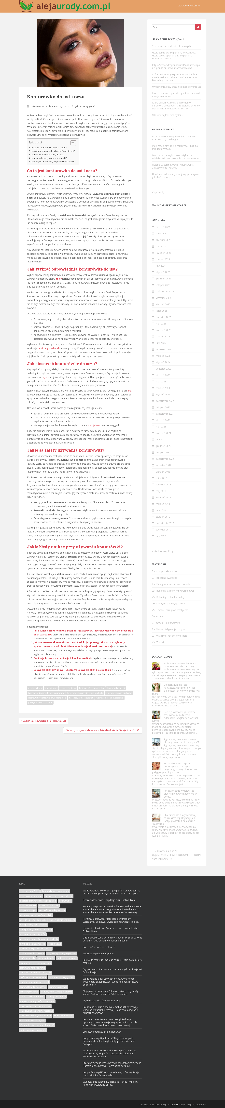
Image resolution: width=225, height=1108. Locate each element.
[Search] (198, 27)
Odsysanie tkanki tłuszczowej (109, 697)
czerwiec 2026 (163, 239)
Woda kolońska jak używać (32, 1020)
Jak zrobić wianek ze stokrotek (99, 947)
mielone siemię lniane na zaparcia (35, 948)
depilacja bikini (35, 688)
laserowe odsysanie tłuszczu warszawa (46, 693)
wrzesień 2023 (163, 368)
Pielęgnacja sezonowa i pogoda (173, 584)
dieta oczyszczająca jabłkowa (58, 896)
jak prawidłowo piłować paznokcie (36, 915)
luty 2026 (161, 265)
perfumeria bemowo (66, 958)
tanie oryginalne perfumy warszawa (36, 1010)
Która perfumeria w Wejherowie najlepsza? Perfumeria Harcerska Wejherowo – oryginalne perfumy (112, 1064)
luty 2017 (161, 536)
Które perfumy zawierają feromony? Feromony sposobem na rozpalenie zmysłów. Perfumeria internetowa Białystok (176, 105)
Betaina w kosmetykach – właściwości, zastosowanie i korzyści (173, 166)
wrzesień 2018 (163, 465)
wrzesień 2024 (163, 349)
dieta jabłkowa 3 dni (29, 891)
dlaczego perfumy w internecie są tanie (38, 900)
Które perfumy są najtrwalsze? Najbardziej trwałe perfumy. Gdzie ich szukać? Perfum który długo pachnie (174, 77)
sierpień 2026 (163, 227)
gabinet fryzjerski (68, 688)
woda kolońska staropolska (33, 1030)
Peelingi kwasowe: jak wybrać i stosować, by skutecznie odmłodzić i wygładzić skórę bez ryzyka (175, 716)
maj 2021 (161, 426)
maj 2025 (161, 323)
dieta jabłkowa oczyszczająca (55, 891)
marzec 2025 (163, 336)
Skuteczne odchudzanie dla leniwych (171, 46)
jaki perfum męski (28, 910)
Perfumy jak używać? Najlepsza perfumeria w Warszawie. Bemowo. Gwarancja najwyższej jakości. (111, 920)
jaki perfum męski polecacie (52, 910)
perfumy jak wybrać (29, 991)
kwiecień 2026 (163, 252)
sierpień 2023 (163, 375)
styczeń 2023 (163, 394)
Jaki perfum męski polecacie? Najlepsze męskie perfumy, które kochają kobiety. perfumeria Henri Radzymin (109, 1041)
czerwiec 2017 (163, 529)
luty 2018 (161, 510)
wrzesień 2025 (163, 297)
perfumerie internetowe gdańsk (34, 982)
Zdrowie (160, 642)
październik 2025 (165, 291)
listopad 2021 (163, 407)
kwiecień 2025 (163, 330)
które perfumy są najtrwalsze (33, 924)
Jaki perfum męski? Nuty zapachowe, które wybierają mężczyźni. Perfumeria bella (111, 1074)
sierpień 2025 (163, 304)
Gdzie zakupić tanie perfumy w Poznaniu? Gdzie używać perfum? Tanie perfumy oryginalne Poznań (174, 55)
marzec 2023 (163, 388)
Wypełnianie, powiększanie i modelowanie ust (176, 86)
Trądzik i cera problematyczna (172, 610)
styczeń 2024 (163, 362)
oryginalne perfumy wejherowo (61, 953)
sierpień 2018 (163, 471)
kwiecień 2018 (163, 497)
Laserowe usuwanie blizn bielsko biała (85, 693)
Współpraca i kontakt (189, 5)
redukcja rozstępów (56, 996)
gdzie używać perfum (48, 905)
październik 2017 (165, 523)
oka (129, 390)
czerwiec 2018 (163, 484)
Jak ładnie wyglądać (85, 106)
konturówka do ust (116, 688)
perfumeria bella (27, 958)
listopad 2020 (163, 452)
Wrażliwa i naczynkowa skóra (171, 635)
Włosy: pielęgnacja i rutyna (170, 629)
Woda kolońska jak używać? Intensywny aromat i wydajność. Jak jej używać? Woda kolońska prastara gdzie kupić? (110, 981)
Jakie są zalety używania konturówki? (49, 158)
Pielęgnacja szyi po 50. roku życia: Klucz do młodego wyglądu (175, 147)
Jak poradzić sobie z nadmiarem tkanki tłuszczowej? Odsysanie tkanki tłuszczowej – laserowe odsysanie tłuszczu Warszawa (110, 1009)
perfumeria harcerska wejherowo (35, 963)
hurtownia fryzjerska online (91, 688)
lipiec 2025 (161, 310)
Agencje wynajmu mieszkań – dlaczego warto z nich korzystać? (181, 741)
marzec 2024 (163, 355)
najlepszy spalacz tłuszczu (81, 697)
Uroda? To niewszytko (168, 622)
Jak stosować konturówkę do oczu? (48, 154)
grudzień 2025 (163, 278)
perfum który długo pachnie (33, 987)
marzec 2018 (163, 503)
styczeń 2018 (163, 516)
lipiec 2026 (161, 233)
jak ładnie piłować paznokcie (33, 920)
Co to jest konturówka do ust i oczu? (49, 147)
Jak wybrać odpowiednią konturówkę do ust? (53, 151)
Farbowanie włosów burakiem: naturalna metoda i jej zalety (180, 665)
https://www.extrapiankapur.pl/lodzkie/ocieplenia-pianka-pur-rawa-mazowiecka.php (176, 66)
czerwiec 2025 (163, 317)
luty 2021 (161, 439)
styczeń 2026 (163, 272)
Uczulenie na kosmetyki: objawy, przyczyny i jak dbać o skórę (175, 175)
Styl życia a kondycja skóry (170, 603)
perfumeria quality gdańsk (61, 977)
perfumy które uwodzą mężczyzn (56, 991)
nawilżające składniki (49, 348)
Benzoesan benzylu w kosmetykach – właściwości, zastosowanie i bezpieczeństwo (176, 157)
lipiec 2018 (161, 478)
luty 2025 (161, 342)
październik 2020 (165, 458)
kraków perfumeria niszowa (62, 920)
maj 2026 (161, 246)
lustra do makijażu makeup (32, 943)
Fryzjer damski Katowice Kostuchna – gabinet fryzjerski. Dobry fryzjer (112, 971)
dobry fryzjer (51, 688)
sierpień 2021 (163, 420)
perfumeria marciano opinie (33, 977)
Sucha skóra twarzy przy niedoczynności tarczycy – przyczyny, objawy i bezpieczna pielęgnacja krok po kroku (174, 768)
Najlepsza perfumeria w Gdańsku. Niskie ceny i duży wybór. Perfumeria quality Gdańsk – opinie (110, 992)
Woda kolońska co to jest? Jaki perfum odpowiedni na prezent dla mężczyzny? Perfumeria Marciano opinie (111, 892)
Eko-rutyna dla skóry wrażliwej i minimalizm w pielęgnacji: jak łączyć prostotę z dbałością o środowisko (174, 819)
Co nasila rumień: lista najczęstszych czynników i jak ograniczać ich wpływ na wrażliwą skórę (176, 689)
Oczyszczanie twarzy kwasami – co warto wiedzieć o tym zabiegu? (174, 138)
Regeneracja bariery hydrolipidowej (175, 590)
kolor (59, 278)
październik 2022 (165, 400)
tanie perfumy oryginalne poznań (35, 1015)
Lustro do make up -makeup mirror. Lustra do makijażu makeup (176, 95)
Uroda (159, 616)
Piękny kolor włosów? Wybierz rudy (101, 1000)
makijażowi (94, 425)
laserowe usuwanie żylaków (119, 693)
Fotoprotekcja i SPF (166, 571)
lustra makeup (54, 943)
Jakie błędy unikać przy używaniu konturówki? (53, 161)
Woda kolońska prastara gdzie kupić (37, 1025)
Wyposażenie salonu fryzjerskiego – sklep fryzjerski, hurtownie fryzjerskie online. (110, 1083)
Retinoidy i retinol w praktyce (171, 597)
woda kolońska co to (63, 1015)
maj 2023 (161, 381)
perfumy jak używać (58, 987)
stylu (44, 377)
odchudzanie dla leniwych (32, 953)
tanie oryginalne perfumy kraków (35, 1006)
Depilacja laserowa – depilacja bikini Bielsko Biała (63, 658)
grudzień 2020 (163, 445)
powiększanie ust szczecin (40, 702)
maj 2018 (161, 491)
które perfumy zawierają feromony (36, 929)
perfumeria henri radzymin (32, 967)
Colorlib (175, 1104)
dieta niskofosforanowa (31, 896)
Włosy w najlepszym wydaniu (167, 115)
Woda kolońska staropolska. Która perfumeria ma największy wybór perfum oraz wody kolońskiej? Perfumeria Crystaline (109, 1053)
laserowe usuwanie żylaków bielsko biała (47, 697)
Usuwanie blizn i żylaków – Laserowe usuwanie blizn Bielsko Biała (72, 669)
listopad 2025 (163, 285)
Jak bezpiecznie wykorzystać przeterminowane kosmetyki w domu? (180, 793)
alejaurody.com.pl (61, 106)
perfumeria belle (46, 958)
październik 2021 (165, 413)
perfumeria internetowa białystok (35, 972)
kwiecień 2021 (163, 433)
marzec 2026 (163, 259)
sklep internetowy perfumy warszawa (37, 1001)
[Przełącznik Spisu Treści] (71, 143)
